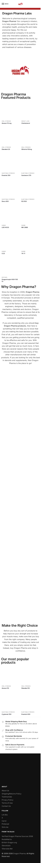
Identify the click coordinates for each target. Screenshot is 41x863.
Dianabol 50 (25, 688)
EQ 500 (24, 201)
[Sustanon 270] (30, 162)
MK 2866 (24, 227)
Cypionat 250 (6, 714)
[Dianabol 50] (30, 675)
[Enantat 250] (11, 162)
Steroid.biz (6, 845)
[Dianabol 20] (11, 136)
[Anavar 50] (11, 675)
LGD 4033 (5, 227)
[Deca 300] (11, 188)
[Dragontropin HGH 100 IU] (11, 266)
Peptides (4, 277)
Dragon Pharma (19, 853)
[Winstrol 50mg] (30, 136)
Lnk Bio (5, 815)
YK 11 (23, 253)
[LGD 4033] (11, 214)
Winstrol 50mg (26, 149)
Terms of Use (7, 803)
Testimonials (7, 797)
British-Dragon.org (9, 842)
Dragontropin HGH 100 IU (10, 280)
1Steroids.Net (7, 849)
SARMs (4, 225)
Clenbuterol (25, 123)
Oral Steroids (6, 121)
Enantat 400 (25, 714)
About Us (5, 791)
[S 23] (11, 240)
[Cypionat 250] (11, 701)
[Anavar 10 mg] (11, 110)
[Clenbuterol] (30, 110)
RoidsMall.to (7, 839)
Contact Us (6, 806)
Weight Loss (25, 121)
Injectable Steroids (8, 173)
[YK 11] (30, 240)
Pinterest (5, 824)
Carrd (4, 821)
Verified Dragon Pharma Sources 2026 (17, 836)
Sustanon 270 (26, 175)
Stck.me (5, 827)
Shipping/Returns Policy (11, 794)
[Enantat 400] (30, 701)
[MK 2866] (30, 214)
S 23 (3, 253)
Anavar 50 (5, 688)
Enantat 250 (6, 175)
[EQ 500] (30, 188)
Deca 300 (5, 201)
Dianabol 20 (6, 149)
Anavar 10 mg (6, 123)
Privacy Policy (7, 800)
